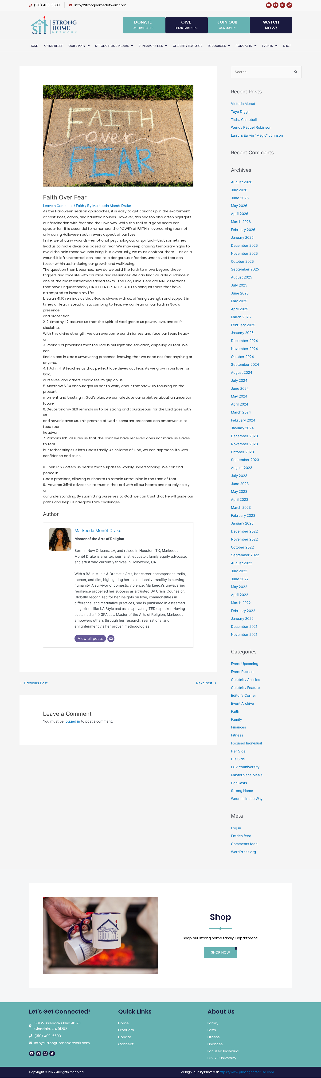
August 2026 (241, 182)
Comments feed (244, 844)
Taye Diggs (240, 111)
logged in (72, 721)
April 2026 (239, 213)
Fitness (237, 735)
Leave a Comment (58, 205)
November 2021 (244, 634)
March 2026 (241, 221)
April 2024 (239, 404)
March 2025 (241, 317)
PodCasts (239, 783)
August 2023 (241, 467)
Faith (80, 205)
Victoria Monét (243, 103)
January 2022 (242, 618)
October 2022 (242, 547)
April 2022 (239, 595)
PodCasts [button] (244, 46)
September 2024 (245, 364)
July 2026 (239, 190)
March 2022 (241, 603)
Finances (238, 727)
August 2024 (241, 372)
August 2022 (241, 563)
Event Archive (242, 703)
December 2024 (244, 340)
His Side (238, 759)
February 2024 (243, 420)
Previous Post (33, 683)
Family (236, 719)
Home (34, 46)
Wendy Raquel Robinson (251, 127)
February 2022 (243, 611)
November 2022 (244, 539)
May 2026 (239, 205)
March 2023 (241, 507)
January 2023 (242, 523)
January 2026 (242, 237)
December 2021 (244, 626)
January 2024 (242, 428)
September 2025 (245, 269)
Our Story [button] (76, 46)
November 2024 (244, 348)
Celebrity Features (187, 46)
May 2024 (239, 396)
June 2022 (240, 579)
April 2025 (239, 309)
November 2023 (244, 444)
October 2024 (242, 356)
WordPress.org (243, 852)
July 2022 (239, 571)
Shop (287, 46)
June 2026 (240, 198)
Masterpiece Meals (246, 775)
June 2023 (240, 483)
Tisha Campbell (244, 119)
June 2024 (240, 388)
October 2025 (242, 261)
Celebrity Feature (245, 687)
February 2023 (243, 515)
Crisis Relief (53, 46)
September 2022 (245, 555)
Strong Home (242, 790)
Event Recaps (242, 671)
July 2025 (239, 285)
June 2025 (240, 293)
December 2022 (244, 531)
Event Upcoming (244, 663)
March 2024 (241, 412)
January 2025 (242, 332)
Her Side (238, 751)
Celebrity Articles (245, 679)
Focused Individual (246, 743)
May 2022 (239, 587)
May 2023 (239, 491)
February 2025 (243, 325)
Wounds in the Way (246, 798)
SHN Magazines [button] (151, 46)
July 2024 (239, 380)
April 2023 (239, 499)
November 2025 (244, 253)
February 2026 (243, 229)
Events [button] (267, 46)
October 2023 (242, 452)
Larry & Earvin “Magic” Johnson (257, 135)
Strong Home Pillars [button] (112, 46)
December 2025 (244, 245)
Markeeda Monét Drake (97, 530)
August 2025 (241, 277)
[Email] (110, 638)
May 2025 (239, 301)
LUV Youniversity (245, 767)
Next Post (206, 683)
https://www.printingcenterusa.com (246, 1072)
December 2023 (244, 436)
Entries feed (241, 836)
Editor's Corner (243, 695)
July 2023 (239, 475)
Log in (236, 828)
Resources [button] (217, 46)
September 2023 (245, 459)
